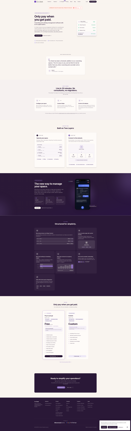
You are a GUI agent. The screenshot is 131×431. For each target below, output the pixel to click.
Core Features (58, 403)
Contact (79, 1)
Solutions (49, 1)
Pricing (67, 1)
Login (87, 1)
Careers (67, 410)
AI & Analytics (58, 407)
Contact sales (76, 356)
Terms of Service (90, 403)
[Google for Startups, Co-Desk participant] (71, 422)
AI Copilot (63, 1)
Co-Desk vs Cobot (80, 405)
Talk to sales (69, 387)
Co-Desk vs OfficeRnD (81, 407)
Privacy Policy (90, 405)
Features (55, 1)
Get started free (93, 1)
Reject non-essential (112, 427)
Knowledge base (69, 407)
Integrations (58, 408)
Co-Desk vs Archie (80, 410)
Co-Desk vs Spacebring (81, 408)
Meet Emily (38, 207)
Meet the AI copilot (46, 35)
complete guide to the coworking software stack (66, 113)
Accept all (104, 427)
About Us (67, 403)
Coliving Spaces (48, 405)
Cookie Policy (90, 407)
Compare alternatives (59, 415)
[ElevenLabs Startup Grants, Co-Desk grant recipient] (59, 422)
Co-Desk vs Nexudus (80, 403)
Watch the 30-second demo (47, 207)
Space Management (59, 405)
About (71, 1)
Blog (75, 1)
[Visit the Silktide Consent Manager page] (127, 427)
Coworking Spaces (48, 403)
